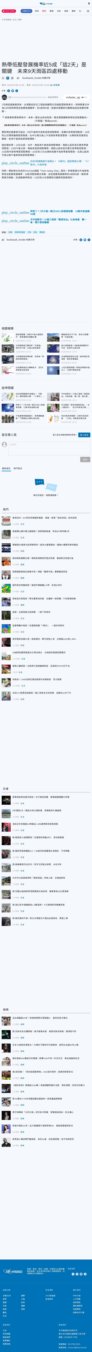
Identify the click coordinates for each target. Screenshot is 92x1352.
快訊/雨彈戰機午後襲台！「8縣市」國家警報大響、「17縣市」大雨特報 (8, 397)
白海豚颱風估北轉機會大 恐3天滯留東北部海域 (8, 370)
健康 (23, 1306)
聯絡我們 (6, 1337)
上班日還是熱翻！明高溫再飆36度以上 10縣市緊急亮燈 (53, 370)
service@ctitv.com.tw (77, 1348)
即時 (37, 11)
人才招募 (77, 1299)
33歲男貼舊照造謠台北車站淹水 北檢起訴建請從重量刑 (6, 655)
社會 (59, 11)
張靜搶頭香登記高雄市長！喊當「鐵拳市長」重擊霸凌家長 (6, 574)
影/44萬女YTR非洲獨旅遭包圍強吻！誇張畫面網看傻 (6, 1101)
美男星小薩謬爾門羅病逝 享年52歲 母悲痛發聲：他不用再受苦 (6, 1142)
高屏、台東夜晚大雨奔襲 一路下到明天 (6, 615)
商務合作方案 (78, 1313)
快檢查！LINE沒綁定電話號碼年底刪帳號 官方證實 (6, 682)
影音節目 (49, 1299)
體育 (74, 11)
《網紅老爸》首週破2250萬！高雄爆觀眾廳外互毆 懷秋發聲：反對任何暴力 (6, 1088)
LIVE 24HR (10, 11)
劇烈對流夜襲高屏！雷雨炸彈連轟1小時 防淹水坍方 (6, 588)
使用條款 (77, 1302)
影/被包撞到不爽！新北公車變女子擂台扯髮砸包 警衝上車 (6, 921)
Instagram (77, 1274)
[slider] (27, 97)
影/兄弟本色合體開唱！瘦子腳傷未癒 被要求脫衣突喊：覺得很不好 (6, 1034)
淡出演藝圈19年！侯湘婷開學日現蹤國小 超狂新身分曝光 (6, 1021)
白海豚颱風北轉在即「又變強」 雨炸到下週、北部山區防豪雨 (8, 348)
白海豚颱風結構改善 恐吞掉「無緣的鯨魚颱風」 (8, 359)
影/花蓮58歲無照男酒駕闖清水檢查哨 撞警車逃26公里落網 (6, 894)
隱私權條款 (77, 1306)
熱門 (44, 11)
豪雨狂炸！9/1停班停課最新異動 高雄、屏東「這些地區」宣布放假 (6, 521)
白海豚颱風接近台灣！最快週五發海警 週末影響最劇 (53, 359)
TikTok (85, 1274)
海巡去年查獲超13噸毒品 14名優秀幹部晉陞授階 (6, 827)
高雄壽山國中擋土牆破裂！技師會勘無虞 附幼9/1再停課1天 (6, 534)
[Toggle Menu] (88, 11)
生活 (81, 11)
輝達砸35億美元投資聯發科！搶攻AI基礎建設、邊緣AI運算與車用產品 (6, 547)
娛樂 (66, 11)
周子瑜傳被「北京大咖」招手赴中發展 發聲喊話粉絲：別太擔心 (6, 1115)
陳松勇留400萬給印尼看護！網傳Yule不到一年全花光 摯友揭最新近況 (6, 1061)
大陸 (23, 1299)
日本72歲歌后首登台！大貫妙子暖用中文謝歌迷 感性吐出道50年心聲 (6, 1048)
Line (81, 1274)
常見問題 (6, 1334)
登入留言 (84, 435)
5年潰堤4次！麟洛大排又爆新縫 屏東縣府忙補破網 (6, 813)
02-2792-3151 (74, 1344)
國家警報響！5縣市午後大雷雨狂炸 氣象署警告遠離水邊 (8, 337)
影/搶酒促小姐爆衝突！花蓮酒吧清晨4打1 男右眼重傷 (6, 840)
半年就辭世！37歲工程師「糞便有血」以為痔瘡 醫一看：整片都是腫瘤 (53, 397)
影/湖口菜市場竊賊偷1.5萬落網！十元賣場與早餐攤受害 (6, 908)
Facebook (73, 1274)
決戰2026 (26, 11)
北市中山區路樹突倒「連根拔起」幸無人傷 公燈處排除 (6, 881)
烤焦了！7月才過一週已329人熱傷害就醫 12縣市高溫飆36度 (8, 408)
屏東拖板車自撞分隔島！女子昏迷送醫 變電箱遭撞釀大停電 (6, 800)
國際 (22, 1105)
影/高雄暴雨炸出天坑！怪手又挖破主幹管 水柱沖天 (6, 867)
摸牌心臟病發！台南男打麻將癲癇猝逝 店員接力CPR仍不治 (6, 669)
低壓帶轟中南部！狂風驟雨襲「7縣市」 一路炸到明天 (6, 628)
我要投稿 (6, 1344)
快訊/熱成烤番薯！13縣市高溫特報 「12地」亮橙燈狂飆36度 (53, 419)
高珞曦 (56, 85)
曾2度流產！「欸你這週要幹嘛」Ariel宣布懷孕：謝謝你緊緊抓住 (6, 1075)
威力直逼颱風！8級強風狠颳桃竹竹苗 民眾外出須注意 (53, 348)
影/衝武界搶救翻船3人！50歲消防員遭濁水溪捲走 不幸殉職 (6, 854)
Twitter (69, 1274)
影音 (23, 1302)
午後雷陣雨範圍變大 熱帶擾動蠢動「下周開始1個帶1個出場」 (8, 419)
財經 (22, 551)
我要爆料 (6, 1341)
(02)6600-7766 (70, 1337)
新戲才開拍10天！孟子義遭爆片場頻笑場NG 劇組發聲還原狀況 (6, 1128)
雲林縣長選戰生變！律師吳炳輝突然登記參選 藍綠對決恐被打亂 (6, 561)
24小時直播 (50, 1296)
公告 (5, 1330)
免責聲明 (77, 1309)
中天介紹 (77, 1296)
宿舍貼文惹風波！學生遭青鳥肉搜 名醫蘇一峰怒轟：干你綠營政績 (6, 601)
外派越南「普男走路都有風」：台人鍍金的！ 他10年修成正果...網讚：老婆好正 (53, 408)
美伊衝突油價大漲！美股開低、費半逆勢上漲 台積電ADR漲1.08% (6, 642)
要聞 (52, 11)
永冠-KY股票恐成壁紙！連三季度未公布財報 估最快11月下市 (6, 696)
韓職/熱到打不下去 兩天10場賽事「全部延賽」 (53, 337)
